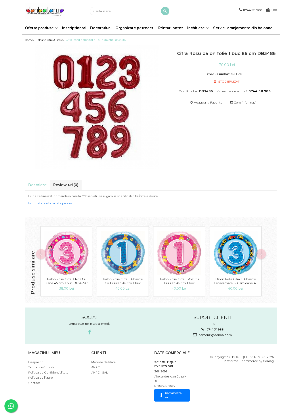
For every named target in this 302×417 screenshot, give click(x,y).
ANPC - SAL (99, 372)
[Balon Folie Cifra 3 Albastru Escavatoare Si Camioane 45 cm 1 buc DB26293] (235, 253)
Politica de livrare (40, 377)
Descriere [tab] (37, 185)
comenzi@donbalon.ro (215, 335)
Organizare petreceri (134, 28)
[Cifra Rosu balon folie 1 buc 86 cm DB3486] (97, 107)
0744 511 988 (215, 329)
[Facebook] (90, 332)
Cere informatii (244, 102)
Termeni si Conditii (41, 367)
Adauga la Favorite (207, 102)
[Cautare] (165, 11)
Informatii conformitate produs (50, 203)
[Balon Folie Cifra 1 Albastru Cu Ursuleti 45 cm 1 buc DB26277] (122, 253)
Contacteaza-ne (173, 395)
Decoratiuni (100, 28)
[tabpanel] (97, 107)
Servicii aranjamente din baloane (243, 28)
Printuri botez (170, 28)
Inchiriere (196, 28)
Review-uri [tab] (65, 185)
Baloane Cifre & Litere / (50, 40)
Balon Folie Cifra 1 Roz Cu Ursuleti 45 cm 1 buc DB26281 (179, 281)
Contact (34, 383)
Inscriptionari (74, 28)
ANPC (95, 367)
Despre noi (36, 362)
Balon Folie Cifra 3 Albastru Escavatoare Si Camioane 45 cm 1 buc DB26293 (235, 281)
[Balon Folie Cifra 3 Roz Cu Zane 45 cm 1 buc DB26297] (66, 253)
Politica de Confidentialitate (48, 372)
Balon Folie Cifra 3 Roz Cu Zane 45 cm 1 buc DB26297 (66, 281)
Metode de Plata (103, 362)
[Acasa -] (47, 11)
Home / (30, 40)
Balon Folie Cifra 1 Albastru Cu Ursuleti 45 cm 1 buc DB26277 (123, 281)
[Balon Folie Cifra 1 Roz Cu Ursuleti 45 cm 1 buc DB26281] (179, 253)
